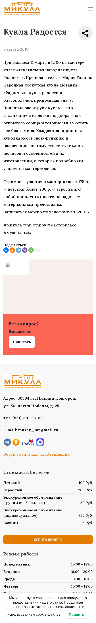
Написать (22, 341)
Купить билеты (48, 540)
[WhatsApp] (31, 250)
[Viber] (24, 250)
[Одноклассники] (12, 250)
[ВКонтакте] (6, 250)
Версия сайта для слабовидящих (36, 454)
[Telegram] (18, 250)
